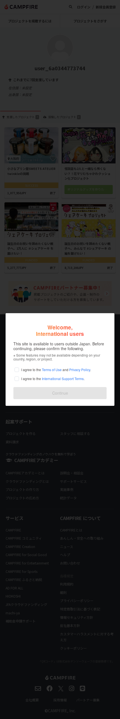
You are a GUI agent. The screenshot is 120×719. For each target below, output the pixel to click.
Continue (60, 393)
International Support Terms (63, 378)
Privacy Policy (79, 369)
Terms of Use (52, 369)
